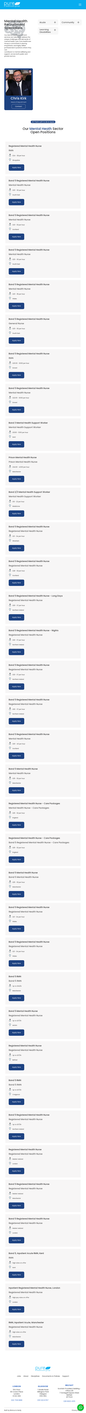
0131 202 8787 (42, 1400)
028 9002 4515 (69, 1401)
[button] (80, 4)
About (25, 1376)
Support (65, 1376)
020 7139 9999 (16, 1400)
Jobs (19, 1376)
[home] (12, 4)
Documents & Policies (51, 1376)
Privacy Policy (77, 1410)
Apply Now (16, 167)
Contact (18, 106)
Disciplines (35, 1376)
